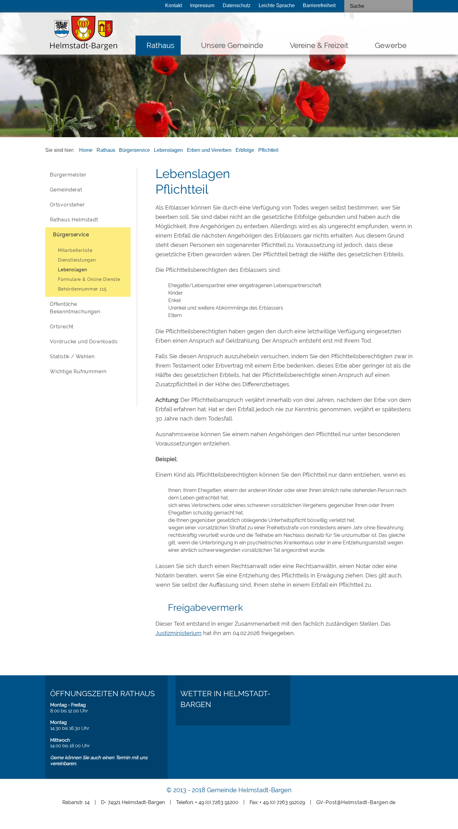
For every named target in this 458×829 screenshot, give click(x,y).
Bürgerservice (134, 150)
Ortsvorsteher (67, 205)
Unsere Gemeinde (232, 45)
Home (86, 150)
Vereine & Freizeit (319, 45)
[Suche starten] (405, 6)
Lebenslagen (168, 150)
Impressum (202, 5)
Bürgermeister (68, 175)
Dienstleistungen (77, 260)
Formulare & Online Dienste (89, 279)
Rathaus (160, 45)
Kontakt (173, 5)
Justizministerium (178, 633)
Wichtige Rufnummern (78, 371)
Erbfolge (245, 150)
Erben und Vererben (209, 150)
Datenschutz (236, 5)
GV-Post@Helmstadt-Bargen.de (356, 802)
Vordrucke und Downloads (83, 342)
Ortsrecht (62, 327)
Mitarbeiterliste (75, 250)
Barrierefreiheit (319, 5)
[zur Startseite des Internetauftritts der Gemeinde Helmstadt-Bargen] (82, 35)
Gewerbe (391, 45)
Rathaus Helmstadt (74, 220)
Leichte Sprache (277, 5)
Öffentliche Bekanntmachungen (75, 308)
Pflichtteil (268, 150)
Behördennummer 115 (82, 289)
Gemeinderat (66, 190)
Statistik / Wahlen (72, 356)
